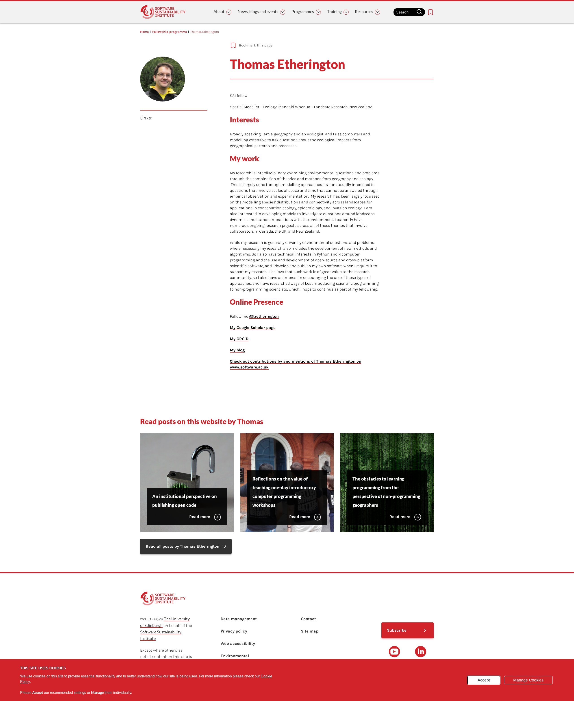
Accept (484, 680)
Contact (308, 618)
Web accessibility (238, 643)
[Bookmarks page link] (430, 12)
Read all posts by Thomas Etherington (182, 546)
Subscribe (397, 630)
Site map (309, 631)
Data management (239, 618)
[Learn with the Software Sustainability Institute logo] (163, 12)
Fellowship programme (169, 32)
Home (144, 32)
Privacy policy (234, 631)
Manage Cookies (528, 680)
